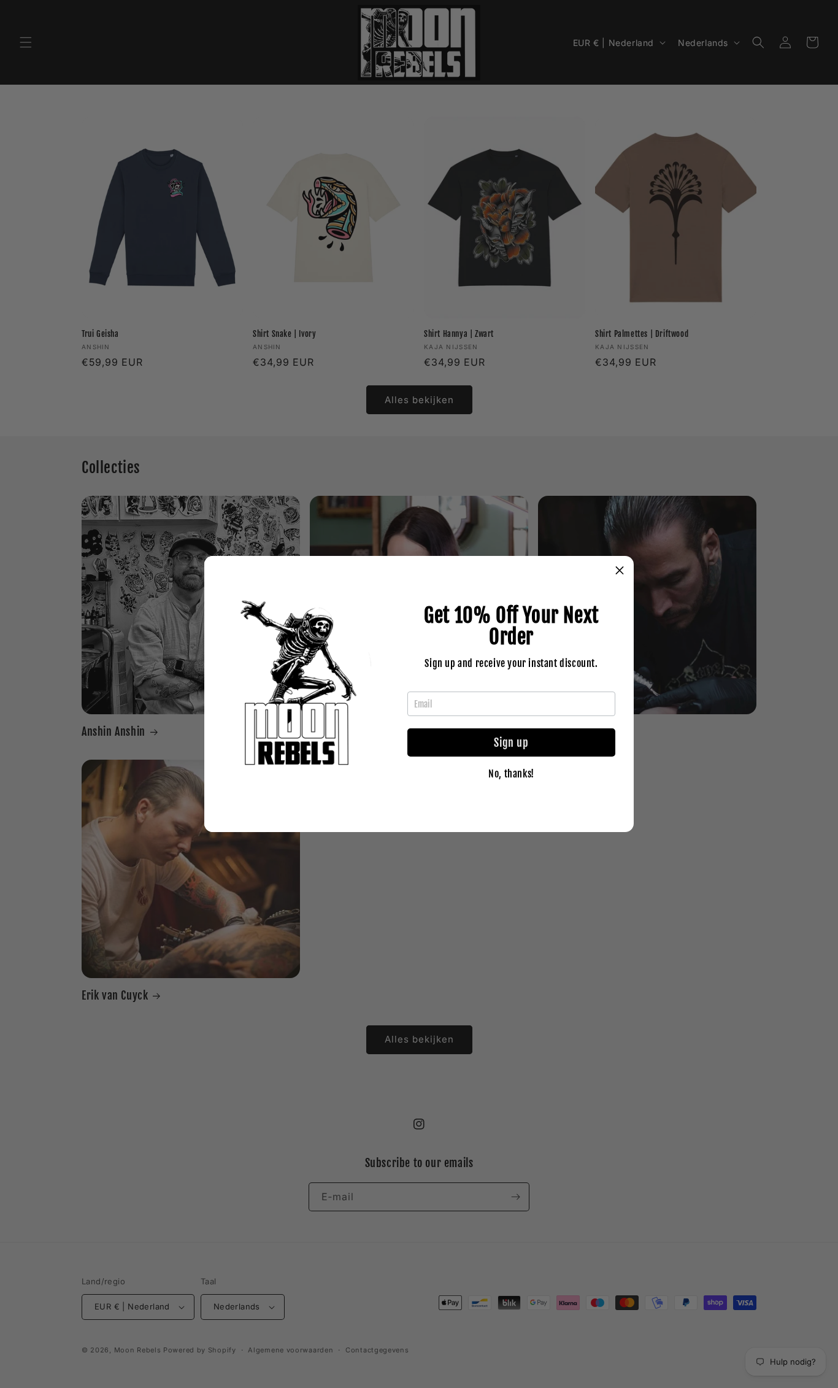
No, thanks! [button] (511, 774)
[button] (620, 570)
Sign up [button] (511, 742)
